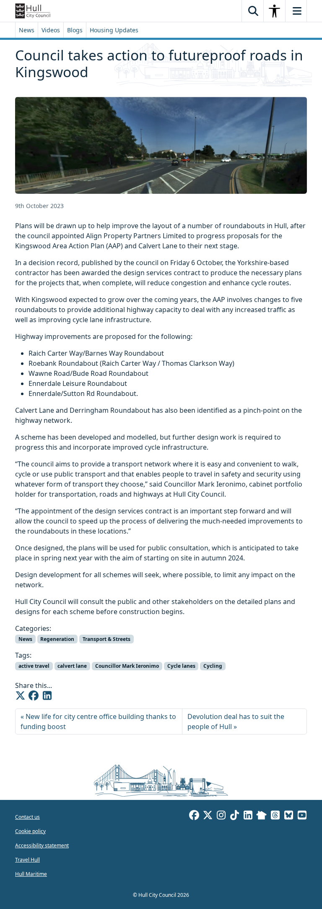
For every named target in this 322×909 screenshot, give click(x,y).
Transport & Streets (106, 639)
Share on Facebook (34, 695)
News (26, 30)
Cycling (212, 665)
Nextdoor (261, 816)
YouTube (302, 816)
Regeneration (57, 639)
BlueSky (288, 816)
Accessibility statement (42, 845)
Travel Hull (27, 859)
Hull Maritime (31, 874)
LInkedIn (248, 816)
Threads (275, 816)
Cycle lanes (181, 665)
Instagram (221, 816)
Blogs (75, 30)
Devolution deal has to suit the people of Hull (235, 721)
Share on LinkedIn (47, 695)
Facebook (194, 816)
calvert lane (72, 665)
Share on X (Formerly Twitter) (20, 695)
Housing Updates (114, 30)
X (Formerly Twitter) (208, 816)
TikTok (234, 816)
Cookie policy (30, 831)
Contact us (27, 816)
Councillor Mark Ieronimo (127, 665)
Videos (51, 30)
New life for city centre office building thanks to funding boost (98, 721)
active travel (33, 665)
